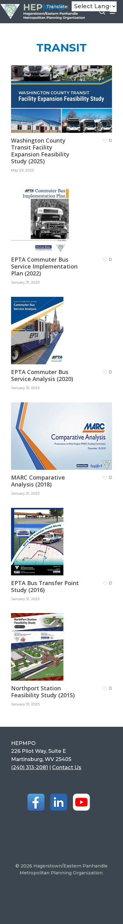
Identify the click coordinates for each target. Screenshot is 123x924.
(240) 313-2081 (29, 767)
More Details (63, 94)
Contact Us (66, 767)
